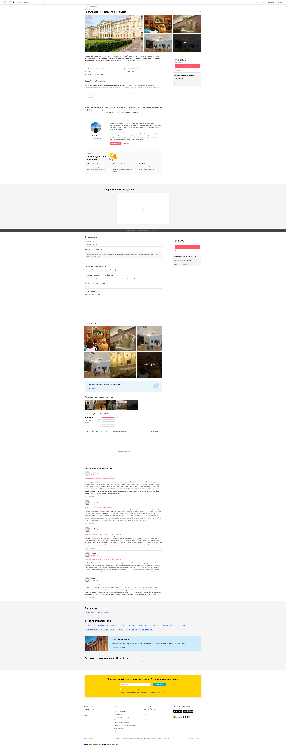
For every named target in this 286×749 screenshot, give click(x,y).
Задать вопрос (115, 143)
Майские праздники (92, 629)
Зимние (113, 629)
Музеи (140, 625)
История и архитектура (170, 625)
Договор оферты (118, 720)
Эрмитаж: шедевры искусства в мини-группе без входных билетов (104, 534)
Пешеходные (131, 625)
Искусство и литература (152, 625)
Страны (89, 709)
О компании (118, 738)
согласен (125, 689)
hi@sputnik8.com (148, 718)
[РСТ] (188, 717)
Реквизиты (160, 738)
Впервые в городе (147, 629)
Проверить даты (187, 66)
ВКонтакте (146, 716)
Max (151, 716)
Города (89, 706)
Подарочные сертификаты (121, 711)
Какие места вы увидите (144, 230)
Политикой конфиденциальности (152, 694)
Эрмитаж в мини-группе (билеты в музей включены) (100, 478)
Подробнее (126, 143)
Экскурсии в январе (132, 629)
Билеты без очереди (117, 625)
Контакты (167, 738)
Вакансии (153, 738)
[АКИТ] (184, 717)
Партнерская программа (129, 738)
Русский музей (90, 612)
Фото (154, 230)
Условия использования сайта (122, 722)
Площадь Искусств (103, 612)
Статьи (115, 706)
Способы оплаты (118, 728)
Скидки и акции (118, 714)
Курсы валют (117, 731)
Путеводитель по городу (119, 647)
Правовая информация (143, 738)
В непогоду (104, 629)
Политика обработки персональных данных (125, 725)
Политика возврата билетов (121, 717)
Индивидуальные (103, 625)
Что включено (131, 230)
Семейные (183, 625)
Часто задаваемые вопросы (121, 709)
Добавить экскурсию (90, 715)
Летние (121, 629)
